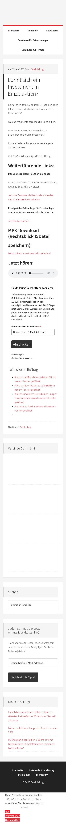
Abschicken (21, 344)
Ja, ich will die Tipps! (23, 677)
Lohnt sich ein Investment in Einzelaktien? (29, 253)
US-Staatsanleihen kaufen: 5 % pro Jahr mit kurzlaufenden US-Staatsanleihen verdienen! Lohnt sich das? (31, 744)
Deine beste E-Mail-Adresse (26, 326)
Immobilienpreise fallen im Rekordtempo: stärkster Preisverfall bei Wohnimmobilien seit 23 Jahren (32, 716)
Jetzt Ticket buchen (18, 221)
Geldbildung (33, 11)
